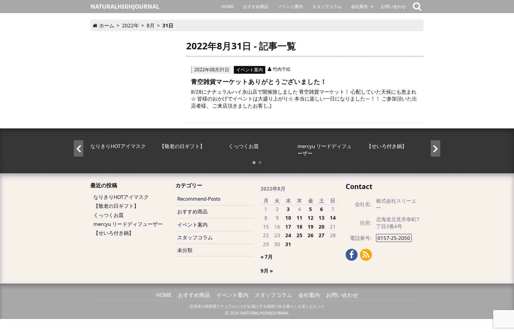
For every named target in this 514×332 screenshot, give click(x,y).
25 (300, 235)
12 (311, 217)
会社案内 (359, 6)
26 (311, 235)
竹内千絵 (282, 69)
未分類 (184, 250)
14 (333, 217)
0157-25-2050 (393, 238)
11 (300, 217)
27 (322, 235)
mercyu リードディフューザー (128, 224)
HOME (227, 6)
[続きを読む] (305, 92)
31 (288, 244)
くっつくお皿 (108, 215)
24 (288, 235)
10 (288, 217)
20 (322, 226)
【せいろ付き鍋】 (113, 232)
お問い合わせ (393, 6)
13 (322, 217)
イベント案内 (290, 6)
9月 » (267, 270)
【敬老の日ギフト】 (116, 205)
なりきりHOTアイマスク (121, 196)
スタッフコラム (326, 6)
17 (288, 226)
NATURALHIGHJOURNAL (264, 313)
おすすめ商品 (255, 6)
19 (311, 226)
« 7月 (267, 256)
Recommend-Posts (198, 198)
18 (300, 226)
